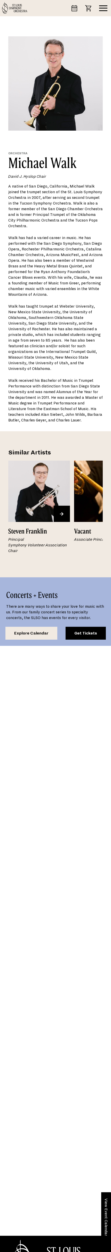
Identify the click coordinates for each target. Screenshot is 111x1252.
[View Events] (77, 8)
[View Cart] (91, 8)
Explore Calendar (31, 633)
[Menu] (103, 8)
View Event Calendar (106, 1217)
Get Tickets (85, 633)
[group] (39, 510)
